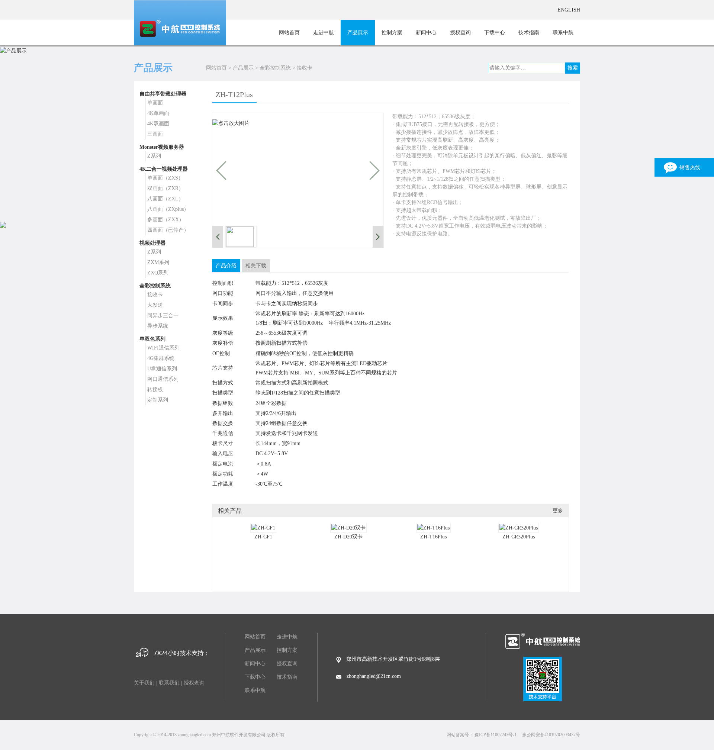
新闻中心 (426, 32)
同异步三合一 (162, 315)
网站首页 (289, 32)
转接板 (155, 389)
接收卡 (304, 68)
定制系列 (157, 400)
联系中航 (563, 32)
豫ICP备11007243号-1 (496, 734)
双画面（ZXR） (165, 188)
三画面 (155, 134)
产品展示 (357, 32)
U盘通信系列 (162, 368)
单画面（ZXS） (165, 178)
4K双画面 (158, 123)
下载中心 (494, 32)
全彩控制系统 (275, 68)
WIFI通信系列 (163, 348)
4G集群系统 (160, 358)
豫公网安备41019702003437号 (551, 734)
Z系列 (154, 156)
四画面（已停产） (168, 230)
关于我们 (144, 683)
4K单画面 (158, 113)
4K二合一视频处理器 (163, 169)
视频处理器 (152, 243)
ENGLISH (568, 10)
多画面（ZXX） (165, 219)
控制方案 (392, 32)
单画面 (155, 103)
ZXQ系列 (157, 273)
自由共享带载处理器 (162, 94)
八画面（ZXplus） (168, 209)
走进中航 (323, 32)
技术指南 (528, 32)
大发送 (155, 305)
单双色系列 (152, 339)
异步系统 (157, 326)
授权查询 (460, 32)
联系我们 (169, 683)
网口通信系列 (162, 379)
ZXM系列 (158, 262)
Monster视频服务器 (161, 147)
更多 (558, 511)
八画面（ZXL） (165, 199)
